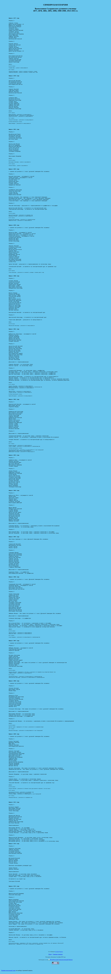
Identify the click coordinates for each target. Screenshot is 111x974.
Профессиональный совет (8, 970)
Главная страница (58, 954)
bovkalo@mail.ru (59, 951)
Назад (50, 954)
